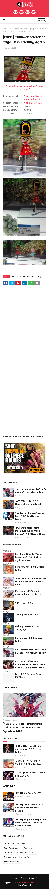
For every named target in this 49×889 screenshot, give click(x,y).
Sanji (34, 852)
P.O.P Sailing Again (33, 102)
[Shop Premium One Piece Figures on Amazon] (24, 472)
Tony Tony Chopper (12, 848)
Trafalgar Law (10, 857)
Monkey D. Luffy (18, 843)
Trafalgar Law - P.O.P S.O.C (28, 614)
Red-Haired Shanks (12, 861)
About (23, 878)
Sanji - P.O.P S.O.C (24, 602)
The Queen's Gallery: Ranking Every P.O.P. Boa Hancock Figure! (29, 516)
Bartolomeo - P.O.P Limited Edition (28, 639)
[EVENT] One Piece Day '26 (28, 793)
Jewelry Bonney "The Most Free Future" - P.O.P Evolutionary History (30, 581)
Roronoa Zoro (22, 852)
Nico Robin (8, 852)
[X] (21, 12)
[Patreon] (33, 12)
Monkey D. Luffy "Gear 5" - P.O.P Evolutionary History (28, 592)
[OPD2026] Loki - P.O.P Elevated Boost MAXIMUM (28, 503)
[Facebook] (15, 12)
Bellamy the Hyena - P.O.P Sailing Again (28, 628)
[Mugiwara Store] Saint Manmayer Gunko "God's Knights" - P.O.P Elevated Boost (30, 531)
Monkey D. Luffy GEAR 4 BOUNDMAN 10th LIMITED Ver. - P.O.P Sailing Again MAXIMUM (30, 664)
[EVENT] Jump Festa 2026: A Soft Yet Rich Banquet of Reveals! (29, 807)
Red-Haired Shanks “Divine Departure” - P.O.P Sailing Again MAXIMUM (28, 557)
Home (5, 29)
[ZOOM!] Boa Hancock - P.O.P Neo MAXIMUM (30, 774)
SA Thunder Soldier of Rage (20, 29)
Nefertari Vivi (24, 857)
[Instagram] (27, 12)
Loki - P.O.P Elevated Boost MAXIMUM (28, 676)
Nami (6, 843)
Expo (14, 276)
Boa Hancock (29, 848)
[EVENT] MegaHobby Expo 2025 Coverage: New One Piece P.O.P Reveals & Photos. (30, 822)
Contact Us (34, 878)
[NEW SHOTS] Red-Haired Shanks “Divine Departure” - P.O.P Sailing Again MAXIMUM (22, 727)
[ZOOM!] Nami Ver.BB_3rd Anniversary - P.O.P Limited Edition (28, 749)
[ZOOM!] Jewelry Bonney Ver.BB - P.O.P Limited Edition (29, 762)
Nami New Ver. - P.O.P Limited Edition (29, 568)
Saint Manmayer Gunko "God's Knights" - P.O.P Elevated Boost (30, 491)
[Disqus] (24, 323)
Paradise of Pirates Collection (31, 882)
